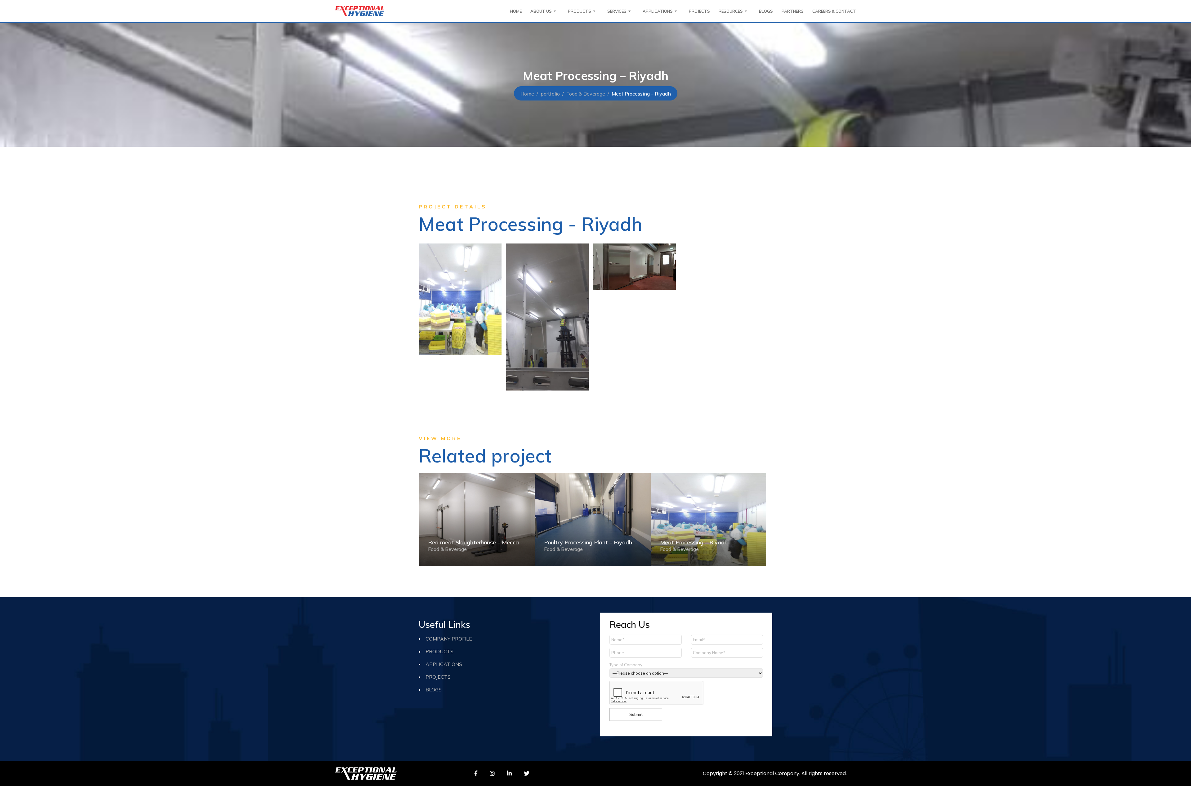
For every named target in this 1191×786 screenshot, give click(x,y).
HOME (516, 11)
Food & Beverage (585, 94)
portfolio (550, 94)
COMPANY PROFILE (449, 639)
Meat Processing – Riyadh (694, 542)
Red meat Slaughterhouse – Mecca (473, 542)
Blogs (766, 11)
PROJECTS (699, 11)
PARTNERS (793, 11)
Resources (731, 11)
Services (617, 11)
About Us (541, 11)
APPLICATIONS (444, 664)
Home (527, 94)
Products (439, 651)
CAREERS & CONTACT (834, 11)
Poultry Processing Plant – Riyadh (588, 542)
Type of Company (625, 664)
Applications (658, 11)
